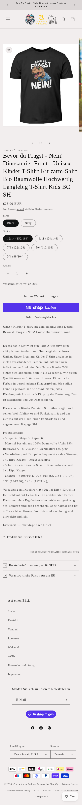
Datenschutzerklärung (21, 665)
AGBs (11, 656)
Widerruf (13, 647)
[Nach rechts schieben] (49, 142)
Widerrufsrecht (70, 784)
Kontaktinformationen (67, 790)
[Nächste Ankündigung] (74, 5)
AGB (36, 790)
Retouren (13, 638)
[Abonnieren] (65, 700)
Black (11, 223)
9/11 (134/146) (48, 238)
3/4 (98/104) (15, 256)
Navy (28, 223)
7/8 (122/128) (16, 247)
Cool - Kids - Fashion (25, 784)
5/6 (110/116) (44, 247)
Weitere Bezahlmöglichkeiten (41, 317)
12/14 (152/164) (17, 238)
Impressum (14, 674)
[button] (8, 19)
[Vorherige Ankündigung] (7, 5)
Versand (20, 209)
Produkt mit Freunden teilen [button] (24, 537)
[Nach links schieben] (32, 142)
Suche (11, 611)
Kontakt (13, 620)
